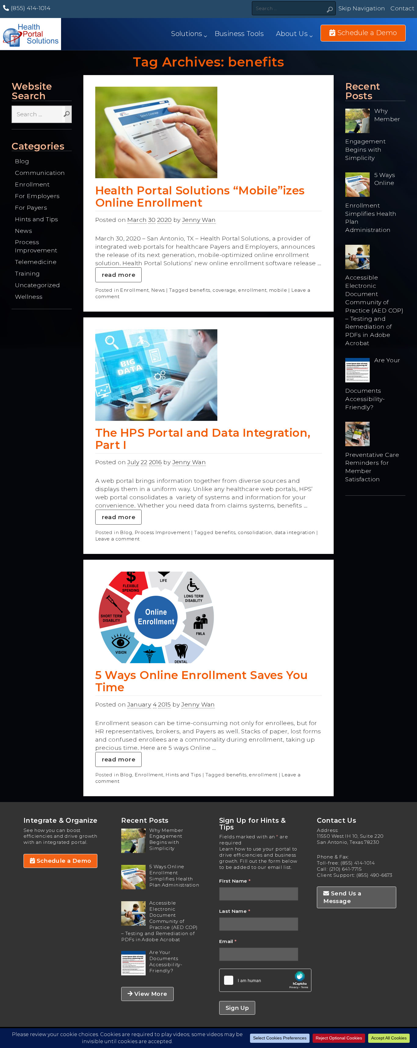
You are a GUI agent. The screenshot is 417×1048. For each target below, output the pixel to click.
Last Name (234, 911)
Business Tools (239, 34)
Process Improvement (36, 246)
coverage (224, 290)
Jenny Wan (199, 219)
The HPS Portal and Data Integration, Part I (202, 439)
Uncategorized (37, 285)
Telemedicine (35, 262)
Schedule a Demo (63, 860)
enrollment (252, 290)
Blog (22, 161)
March (137, 219)
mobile (278, 290)
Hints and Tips (36, 219)
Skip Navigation (362, 8)
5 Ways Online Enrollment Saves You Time (201, 681)
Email (228, 941)
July (133, 462)
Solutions (186, 34)
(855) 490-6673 (374, 875)
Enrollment (32, 184)
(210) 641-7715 (345, 869)
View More (150, 993)
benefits (200, 290)
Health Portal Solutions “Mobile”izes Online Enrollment (200, 196)
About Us (292, 34)
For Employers (37, 196)
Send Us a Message (342, 897)
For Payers (31, 207)
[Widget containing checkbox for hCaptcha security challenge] (265, 980)
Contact (402, 8)
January (139, 704)
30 (152, 219)
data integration (294, 532)
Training (27, 273)
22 (144, 462)
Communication (40, 172)
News (23, 230)
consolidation (255, 532)
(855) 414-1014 (29, 8)
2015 (164, 704)
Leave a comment (117, 539)
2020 (164, 219)
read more (118, 274)
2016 (155, 462)
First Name (235, 881)
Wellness (28, 296)
